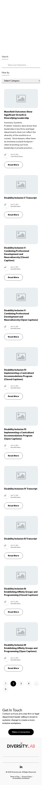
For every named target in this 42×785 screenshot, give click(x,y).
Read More (13, 165)
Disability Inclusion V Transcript (20, 198)
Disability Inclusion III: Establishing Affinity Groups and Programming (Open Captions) (20, 648)
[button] (21, 732)
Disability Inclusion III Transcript (20, 539)
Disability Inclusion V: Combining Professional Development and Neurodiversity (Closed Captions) (16, 254)
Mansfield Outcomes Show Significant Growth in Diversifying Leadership (18, 115)
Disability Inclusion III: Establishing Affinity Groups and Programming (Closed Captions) (21, 592)
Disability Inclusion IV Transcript (20, 489)
